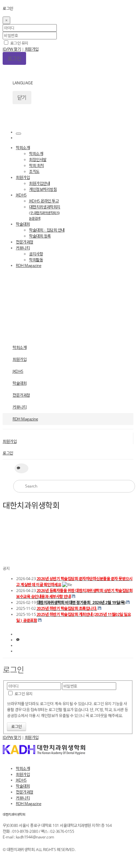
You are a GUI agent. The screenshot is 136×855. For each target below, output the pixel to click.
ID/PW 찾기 (12, 49)
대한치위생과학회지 (44, 212)
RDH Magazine (28, 265)
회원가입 (32, 49)
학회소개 (23, 147)
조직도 (34, 171)
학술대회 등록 (40, 236)
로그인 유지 (18, 43)
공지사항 (36, 254)
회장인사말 (38, 159)
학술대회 (23, 224)
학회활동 (36, 260)
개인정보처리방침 (43, 189)
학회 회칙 (36, 165)
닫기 (22, 97)
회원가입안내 (39, 183)
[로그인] (18, 134)
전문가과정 (24, 242)
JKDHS (21, 195)
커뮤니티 (23, 248)
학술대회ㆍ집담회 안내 (47, 230)
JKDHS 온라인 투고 (44, 201)
